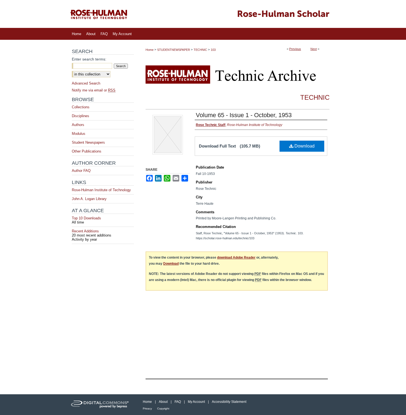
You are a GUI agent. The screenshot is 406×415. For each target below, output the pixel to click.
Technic (314, 97)
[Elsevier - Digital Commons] (101, 404)
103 (213, 49)
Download (304, 146)
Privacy (147, 408)
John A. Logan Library (89, 199)
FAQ (178, 402)
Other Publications (86, 151)
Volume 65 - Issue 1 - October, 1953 (244, 115)
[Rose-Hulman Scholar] (203, 14)
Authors (78, 125)
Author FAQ (81, 171)
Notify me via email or (93, 90)
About (163, 402)
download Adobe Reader (236, 257)
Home (150, 49)
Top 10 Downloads (86, 220)
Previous (295, 49)
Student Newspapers (88, 142)
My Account (196, 402)
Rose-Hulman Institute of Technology (101, 190)
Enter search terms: (89, 59)
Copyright (163, 408)
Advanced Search (86, 83)
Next (313, 49)
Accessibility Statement (229, 402)
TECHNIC (200, 49)
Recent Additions (91, 233)
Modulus (78, 134)
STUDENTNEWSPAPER (173, 49)
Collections (80, 107)
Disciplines (80, 116)
